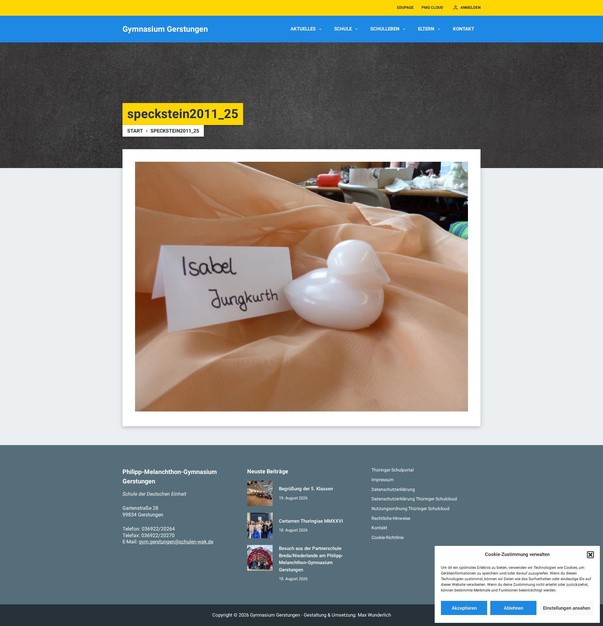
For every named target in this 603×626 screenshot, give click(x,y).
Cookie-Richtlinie (388, 537)
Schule (343, 29)
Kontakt (463, 29)
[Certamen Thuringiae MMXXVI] (260, 525)
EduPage (405, 7)
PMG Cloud (432, 7)
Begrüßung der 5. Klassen (306, 489)
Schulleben (384, 29)
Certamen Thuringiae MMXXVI (311, 521)
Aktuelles (303, 29)
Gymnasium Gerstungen (165, 29)
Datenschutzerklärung (393, 489)
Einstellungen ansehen (566, 608)
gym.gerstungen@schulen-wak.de (176, 542)
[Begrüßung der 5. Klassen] (260, 493)
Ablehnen (513, 608)
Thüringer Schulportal (393, 469)
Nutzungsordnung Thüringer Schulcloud (410, 508)
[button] (590, 555)
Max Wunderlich (374, 615)
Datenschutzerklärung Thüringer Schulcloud (414, 498)
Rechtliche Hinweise (391, 518)
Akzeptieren (464, 608)
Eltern (426, 29)
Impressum (383, 479)
